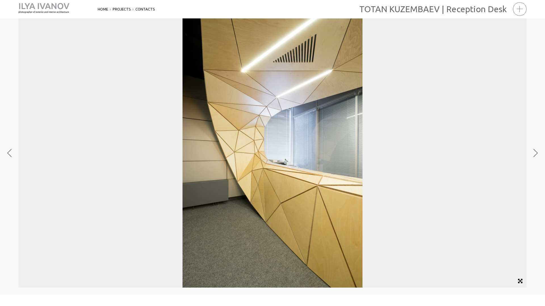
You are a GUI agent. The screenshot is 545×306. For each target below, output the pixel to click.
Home (103, 9)
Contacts (145, 9)
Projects (122, 9)
